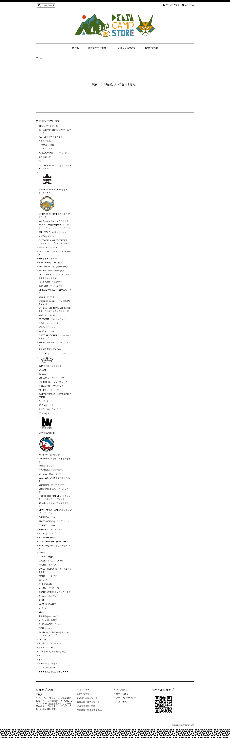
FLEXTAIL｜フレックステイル (52, 353)
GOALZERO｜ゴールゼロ (50, 262)
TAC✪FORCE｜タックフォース (53, 382)
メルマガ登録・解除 (86, 706)
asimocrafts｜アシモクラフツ (52, 485)
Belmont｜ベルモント (48, 596)
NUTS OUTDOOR (47, 668)
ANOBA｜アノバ (46, 236)
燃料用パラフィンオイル (50, 643)
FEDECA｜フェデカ (48, 247)
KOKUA (42, 374)
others (41, 612)
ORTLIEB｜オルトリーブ (50, 474)
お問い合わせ (151, 47)
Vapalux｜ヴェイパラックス (51, 271)
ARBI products (45, 584)
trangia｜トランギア (48, 576)
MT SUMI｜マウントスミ (50, 588)
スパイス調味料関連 (48, 620)
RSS (118, 702)
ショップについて (126, 47)
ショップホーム (84, 689)
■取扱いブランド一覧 (48, 126)
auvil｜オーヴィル (47, 315)
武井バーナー (45, 401)
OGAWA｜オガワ (46, 557)
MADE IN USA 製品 (47, 604)
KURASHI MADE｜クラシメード (53, 541)
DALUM (42, 370)
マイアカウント (173, 5)
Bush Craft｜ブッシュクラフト (52, 286)
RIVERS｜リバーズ (47, 565)
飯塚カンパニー (46, 647)
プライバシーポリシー (126, 698)
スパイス (43, 608)
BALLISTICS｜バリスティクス (52, 232)
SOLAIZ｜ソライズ (47, 533)
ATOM (124, 702)
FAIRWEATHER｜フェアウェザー (54, 153)
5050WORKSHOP (47, 537)
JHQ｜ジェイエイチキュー (51, 323)
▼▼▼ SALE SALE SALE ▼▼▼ (53, 672)
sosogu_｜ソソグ (47, 466)
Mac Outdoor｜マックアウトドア (54, 221)
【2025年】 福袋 (46, 145)
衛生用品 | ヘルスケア (48, 616)
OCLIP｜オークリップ (49, 390)
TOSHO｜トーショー (48, 413)
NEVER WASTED (47, 433)
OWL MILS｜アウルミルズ (50, 137)
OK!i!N (41, 161)
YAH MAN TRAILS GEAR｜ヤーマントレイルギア (55, 191)
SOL (41, 655)
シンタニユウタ (46, 149)
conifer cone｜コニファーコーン (53, 266)
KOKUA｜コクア (46, 405)
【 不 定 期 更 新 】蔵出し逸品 (52, 651)
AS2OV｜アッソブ (47, 327)
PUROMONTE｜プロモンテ (51, 624)
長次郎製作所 (45, 157)
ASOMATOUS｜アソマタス (51, 386)
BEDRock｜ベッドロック (50, 366)
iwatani (42, 553)
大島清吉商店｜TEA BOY (50, 349)
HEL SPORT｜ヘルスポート (51, 282)
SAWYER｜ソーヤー (48, 664)
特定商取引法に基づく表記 (89, 710)
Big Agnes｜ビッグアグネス (51, 454)
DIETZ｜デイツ (45, 628)
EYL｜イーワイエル (48, 258)
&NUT (41, 600)
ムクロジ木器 (45, 141)
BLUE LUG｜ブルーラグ (50, 409)
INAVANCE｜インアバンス (51, 470)
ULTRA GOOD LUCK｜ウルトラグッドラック (55, 215)
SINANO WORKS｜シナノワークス (55, 592)
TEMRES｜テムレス (48, 525)
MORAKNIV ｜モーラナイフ (51, 378)
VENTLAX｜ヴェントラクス (51, 529)
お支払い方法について (87, 698)
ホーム (75, 47)
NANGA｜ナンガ (46, 331)
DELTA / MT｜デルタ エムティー (53, 319)
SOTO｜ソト (44, 580)
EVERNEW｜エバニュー (50, 517)
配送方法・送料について (88, 702)
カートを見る (122, 694)
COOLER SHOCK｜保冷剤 (51, 561)
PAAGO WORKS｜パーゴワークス (54, 521)
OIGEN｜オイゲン (47, 297)
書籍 (41, 659)
